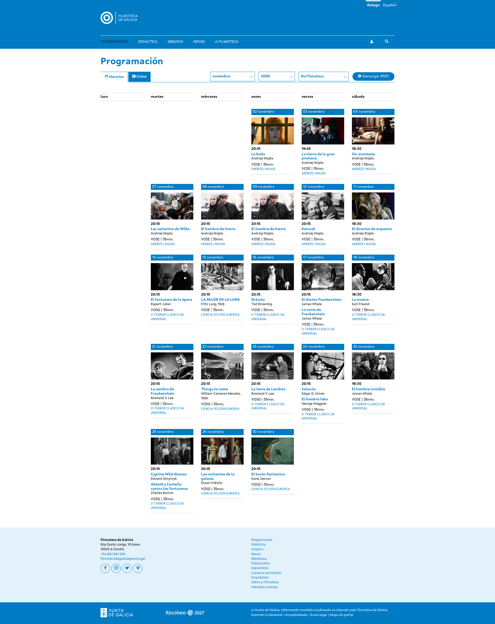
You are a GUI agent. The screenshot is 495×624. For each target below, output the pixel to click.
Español (389, 5)
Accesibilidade (296, 615)
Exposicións (259, 568)
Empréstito (260, 577)
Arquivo (175, 42)
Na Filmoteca (312, 76)
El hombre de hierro (218, 229)
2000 (265, 76)
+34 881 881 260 (113, 554)
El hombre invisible (368, 389)
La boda (258, 154)
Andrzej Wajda (263, 169)
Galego (373, 5)
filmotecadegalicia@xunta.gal (123, 559)
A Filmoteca (226, 42)
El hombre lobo (315, 399)
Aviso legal (318, 615)
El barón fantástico (268, 474)
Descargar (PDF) (375, 76)
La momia (360, 300)
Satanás (309, 389)
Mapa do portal (341, 615)
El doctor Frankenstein (322, 300)
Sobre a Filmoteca (265, 582)
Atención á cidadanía (266, 615)
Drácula (258, 300)
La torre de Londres (268, 389)
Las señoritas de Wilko (170, 229)
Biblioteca (259, 559)
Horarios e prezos (264, 587)
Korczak (308, 229)
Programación (114, 42)
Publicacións (260, 563)
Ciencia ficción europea (220, 315)
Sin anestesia (363, 154)
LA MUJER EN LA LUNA (220, 300)
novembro (221, 76)
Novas (199, 42)
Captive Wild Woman (169, 474)
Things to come (214, 389)
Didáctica (147, 42)
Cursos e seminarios (266, 573)
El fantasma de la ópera (171, 300)
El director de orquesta (372, 229)
